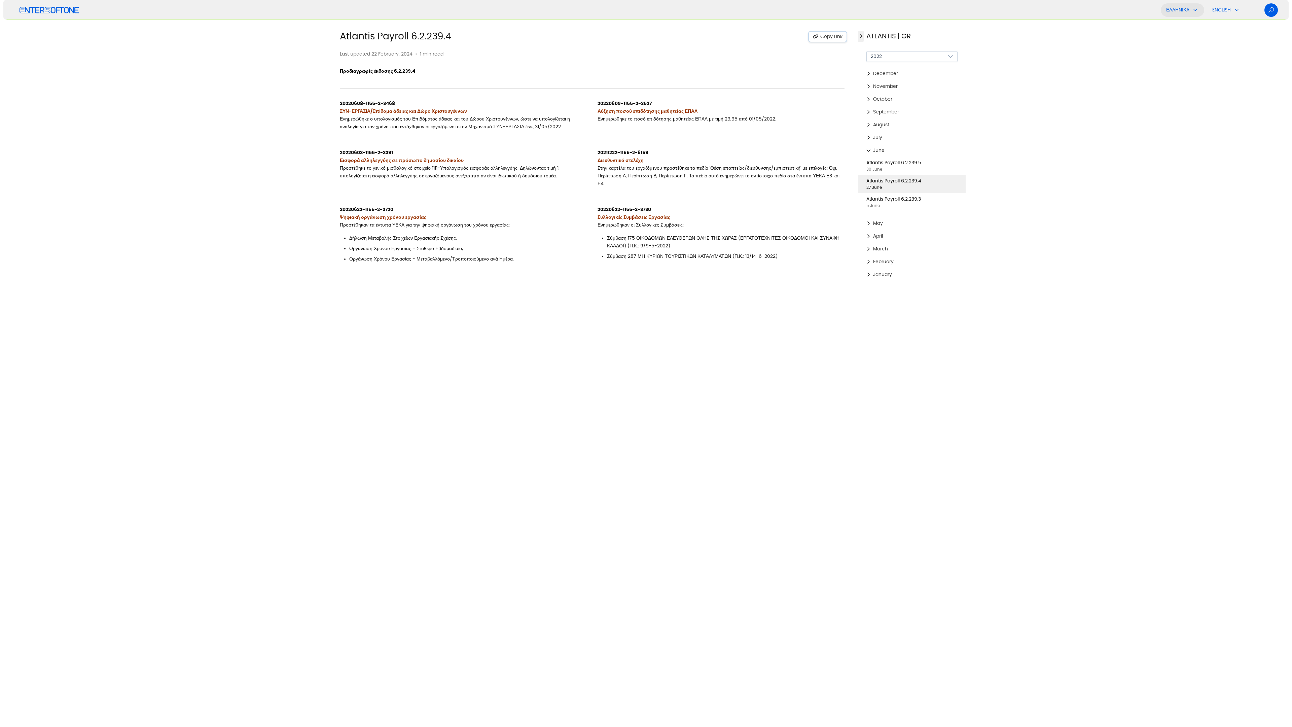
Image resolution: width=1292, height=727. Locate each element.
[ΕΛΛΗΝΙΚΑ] (1195, 10)
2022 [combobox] (876, 56)
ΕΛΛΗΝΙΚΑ (1177, 10)
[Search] (1271, 10)
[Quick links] (49, 10)
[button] (912, 74)
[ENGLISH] (1236, 10)
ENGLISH (1221, 10)
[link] (912, 166)
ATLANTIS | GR (888, 36)
